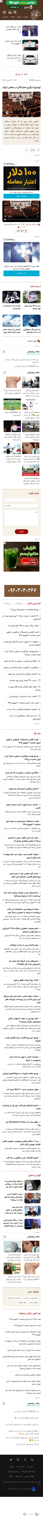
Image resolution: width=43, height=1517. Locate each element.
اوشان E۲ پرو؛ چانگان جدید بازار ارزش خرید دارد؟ (14, 58)
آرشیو (12, 1466)
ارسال (22, 531)
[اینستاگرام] (17, 1459)
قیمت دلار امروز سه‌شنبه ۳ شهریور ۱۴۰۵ (13, 42)
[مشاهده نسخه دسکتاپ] (10, 12)
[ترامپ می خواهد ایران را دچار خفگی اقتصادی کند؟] (30, 31)
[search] (15, 12)
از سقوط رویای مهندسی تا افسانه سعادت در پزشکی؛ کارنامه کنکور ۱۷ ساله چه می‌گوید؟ (14, 1184)
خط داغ (37, 733)
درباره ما (30, 1466)
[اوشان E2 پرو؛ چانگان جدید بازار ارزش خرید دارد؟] (30, 59)
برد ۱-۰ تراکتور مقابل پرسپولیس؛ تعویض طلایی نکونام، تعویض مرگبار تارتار (21, 1143)
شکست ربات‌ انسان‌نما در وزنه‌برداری (11, 307)
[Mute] (9, 260)
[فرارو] (35, 15)
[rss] (32, 1459)
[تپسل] (4, 164)
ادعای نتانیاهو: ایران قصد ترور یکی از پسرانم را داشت (21, 1107)
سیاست (25, 16)
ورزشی (19, 16)
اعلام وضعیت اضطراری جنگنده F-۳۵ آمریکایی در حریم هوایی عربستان (21, 930)
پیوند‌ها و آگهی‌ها (28, 1471)
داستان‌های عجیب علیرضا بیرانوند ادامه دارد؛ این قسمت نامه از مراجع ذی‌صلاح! (22, 894)
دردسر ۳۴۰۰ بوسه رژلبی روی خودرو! (32, 307)
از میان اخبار (35, 286)
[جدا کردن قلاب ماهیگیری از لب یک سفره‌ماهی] (32, 321)
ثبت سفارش (21, 273)
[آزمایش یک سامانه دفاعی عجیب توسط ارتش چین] (11, 321)
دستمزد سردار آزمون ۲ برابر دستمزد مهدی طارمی (23, 806)
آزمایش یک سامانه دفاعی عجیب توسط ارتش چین (11, 331)
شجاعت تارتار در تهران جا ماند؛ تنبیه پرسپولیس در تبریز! (25, 1058)
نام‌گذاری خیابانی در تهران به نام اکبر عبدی (20, 661)
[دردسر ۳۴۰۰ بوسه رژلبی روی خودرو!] (32, 297)
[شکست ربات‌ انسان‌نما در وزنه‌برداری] (11, 297)
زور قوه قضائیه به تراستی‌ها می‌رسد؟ (24, 609)
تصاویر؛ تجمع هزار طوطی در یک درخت (22, 709)
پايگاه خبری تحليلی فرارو (15, 1482)
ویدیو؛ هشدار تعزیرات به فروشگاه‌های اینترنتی (20, 1073)
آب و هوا (19, 1476)
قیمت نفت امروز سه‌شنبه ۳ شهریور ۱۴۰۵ (23, 703)
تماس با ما (20, 1466)
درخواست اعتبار (21, 196)
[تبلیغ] (21, 4)
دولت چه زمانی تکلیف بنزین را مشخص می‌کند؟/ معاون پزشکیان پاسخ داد (24, 839)
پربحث (7, 603)
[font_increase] (38, 150)
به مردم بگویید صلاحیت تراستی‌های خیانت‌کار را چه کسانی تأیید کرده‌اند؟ (23, 1392)
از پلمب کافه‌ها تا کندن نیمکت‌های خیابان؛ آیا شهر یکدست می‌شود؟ (13, 1197)
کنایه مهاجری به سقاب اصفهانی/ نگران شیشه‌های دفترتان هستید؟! (24, 1020)
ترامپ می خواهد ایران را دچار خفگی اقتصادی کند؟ (13, 29)
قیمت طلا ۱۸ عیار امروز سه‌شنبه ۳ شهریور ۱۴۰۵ (25, 1319)
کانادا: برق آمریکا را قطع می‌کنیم (26, 980)
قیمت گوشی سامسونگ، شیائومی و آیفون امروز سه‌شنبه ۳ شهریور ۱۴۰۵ (23, 634)
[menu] (4, 12)
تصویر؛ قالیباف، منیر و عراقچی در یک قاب (22, 1157)
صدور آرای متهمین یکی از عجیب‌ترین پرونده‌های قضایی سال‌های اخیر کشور (25, 875)
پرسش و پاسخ (13, 1471)
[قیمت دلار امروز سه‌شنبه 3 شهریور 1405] (30, 45)
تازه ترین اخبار (34, 603)
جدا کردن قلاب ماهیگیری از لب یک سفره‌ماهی (32, 331)
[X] (25, 1459)
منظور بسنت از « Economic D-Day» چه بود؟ (23, 1123)
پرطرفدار (19, 603)
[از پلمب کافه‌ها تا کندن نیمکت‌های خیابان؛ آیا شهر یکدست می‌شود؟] (32, 1198)
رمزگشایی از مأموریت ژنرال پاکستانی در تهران (21, 667)
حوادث (12, 16)
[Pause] (5, 260)
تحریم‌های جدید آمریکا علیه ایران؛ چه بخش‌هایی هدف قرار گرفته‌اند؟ (25, 962)
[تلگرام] (10, 1459)
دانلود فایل (20, 230)
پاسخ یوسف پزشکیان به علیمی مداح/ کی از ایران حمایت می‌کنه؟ (22, 758)
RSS (11, 1476)
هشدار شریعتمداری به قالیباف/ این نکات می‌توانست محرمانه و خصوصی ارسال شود (24, 911)
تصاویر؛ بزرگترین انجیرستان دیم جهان (22, 674)
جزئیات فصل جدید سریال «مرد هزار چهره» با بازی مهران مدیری (22, 856)
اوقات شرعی (29, 1476)
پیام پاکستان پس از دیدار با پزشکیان (24, 945)
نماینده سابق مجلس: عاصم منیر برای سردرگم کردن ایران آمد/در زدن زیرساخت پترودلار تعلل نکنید (22, 999)
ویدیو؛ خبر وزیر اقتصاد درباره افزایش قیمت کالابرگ (23, 1039)
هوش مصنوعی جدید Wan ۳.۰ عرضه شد (22, 1089)
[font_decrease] (27, 150)
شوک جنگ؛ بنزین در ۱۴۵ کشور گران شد (23, 625)
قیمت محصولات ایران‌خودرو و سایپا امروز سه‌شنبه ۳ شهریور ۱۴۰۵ (23, 823)
